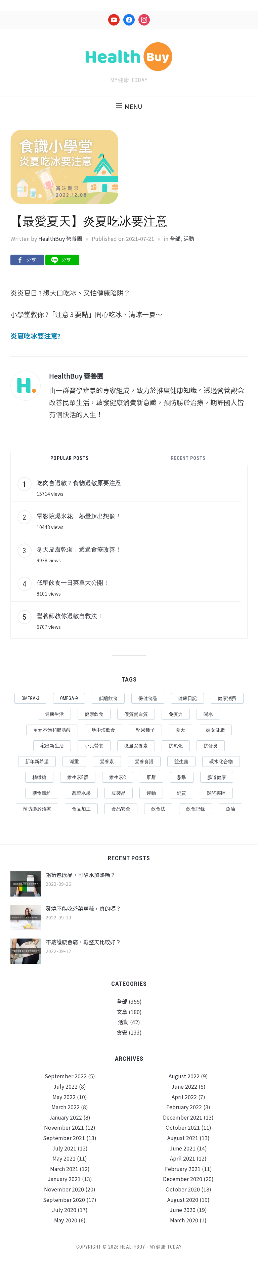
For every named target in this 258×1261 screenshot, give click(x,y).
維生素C (117, 777)
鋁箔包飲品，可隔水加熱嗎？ (81, 875)
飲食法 (158, 809)
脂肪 (181, 777)
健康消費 (227, 698)
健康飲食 (94, 714)
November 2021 (64, 1127)
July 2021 (64, 1148)
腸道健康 (216, 777)
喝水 (208, 714)
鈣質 (181, 793)
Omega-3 (30, 698)
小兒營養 (94, 745)
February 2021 (183, 1169)
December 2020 (182, 1179)
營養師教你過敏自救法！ (70, 616)
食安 (122, 1032)
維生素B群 (77, 777)
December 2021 (182, 1117)
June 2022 (184, 1086)
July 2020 (64, 1210)
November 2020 (64, 1189)
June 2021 (183, 1148)
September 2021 (64, 1138)
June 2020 (183, 1210)
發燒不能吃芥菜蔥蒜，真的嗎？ (83, 908)
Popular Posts (69, 458)
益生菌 (181, 761)
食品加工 (81, 809)
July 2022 (65, 1086)
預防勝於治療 (37, 809)
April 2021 (182, 1158)
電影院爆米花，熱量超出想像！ (79, 516)
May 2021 (64, 1158)
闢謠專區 (216, 793)
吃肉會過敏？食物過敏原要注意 (79, 483)
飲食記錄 (195, 809)
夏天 (180, 730)
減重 (74, 761)
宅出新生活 (52, 745)
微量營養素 (136, 745)
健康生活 (54, 714)
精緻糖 (39, 777)
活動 (188, 238)
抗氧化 (176, 745)
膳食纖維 (41, 793)
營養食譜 (144, 761)
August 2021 (182, 1138)
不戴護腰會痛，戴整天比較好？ (83, 942)
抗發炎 (211, 745)
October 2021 (183, 1127)
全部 (175, 238)
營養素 (107, 761)
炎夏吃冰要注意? (35, 336)
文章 (122, 1012)
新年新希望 (37, 761)
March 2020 (184, 1220)
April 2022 (184, 1097)
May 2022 (64, 1097)
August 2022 (184, 1076)
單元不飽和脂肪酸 (52, 730)
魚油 (230, 809)
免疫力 (176, 714)
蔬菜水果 (81, 793)
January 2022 (65, 1117)
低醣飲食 (108, 698)
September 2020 (64, 1199)
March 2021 (64, 1169)
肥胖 (151, 777)
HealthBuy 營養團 (60, 238)
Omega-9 (69, 698)
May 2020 (65, 1220)
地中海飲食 (103, 730)
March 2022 (65, 1107)
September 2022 (66, 1076)
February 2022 (184, 1107)
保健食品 (147, 698)
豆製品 (119, 793)
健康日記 (187, 698)
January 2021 (64, 1179)
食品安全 (121, 809)
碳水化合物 (221, 761)
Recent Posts (188, 458)
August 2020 (182, 1199)
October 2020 (183, 1189)
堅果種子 (145, 730)
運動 (151, 793)
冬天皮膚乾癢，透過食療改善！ (79, 549)
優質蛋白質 (136, 714)
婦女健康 (215, 730)
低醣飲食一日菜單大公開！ (73, 582)
